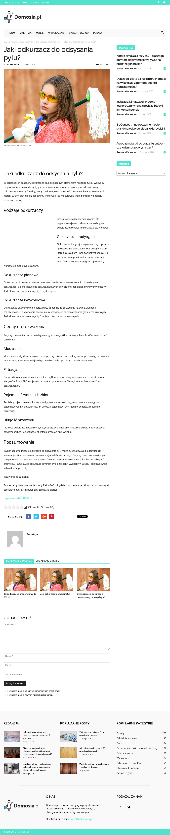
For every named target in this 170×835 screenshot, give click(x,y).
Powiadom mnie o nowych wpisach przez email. (30, 695)
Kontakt (45, 2)
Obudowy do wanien (128, 768)
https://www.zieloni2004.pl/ (18, 498)
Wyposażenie (56, 33)
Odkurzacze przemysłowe (48, 42)
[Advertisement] (106, 17)
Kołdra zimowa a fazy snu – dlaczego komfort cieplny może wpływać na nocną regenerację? (140, 59)
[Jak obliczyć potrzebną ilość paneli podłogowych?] (68, 752)
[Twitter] (163, 2)
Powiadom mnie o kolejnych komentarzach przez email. (34, 691)
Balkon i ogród (79, 33)
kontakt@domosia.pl (81, 819)
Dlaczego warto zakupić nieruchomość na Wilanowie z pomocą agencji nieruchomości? (141, 82)
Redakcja (14, 64)
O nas (25, 2)
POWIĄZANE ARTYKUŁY (19, 561)
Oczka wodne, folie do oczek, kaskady (137, 748)
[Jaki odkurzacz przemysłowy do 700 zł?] (20, 579)
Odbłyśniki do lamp (127, 738)
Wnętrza (25, 33)
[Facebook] (158, 2)
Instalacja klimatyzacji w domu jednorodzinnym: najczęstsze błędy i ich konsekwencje (140, 105)
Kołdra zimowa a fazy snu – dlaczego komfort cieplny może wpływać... (37, 735)
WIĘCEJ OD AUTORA (47, 561)
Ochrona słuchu (125, 753)
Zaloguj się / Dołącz (12, 2)
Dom (12, 33)
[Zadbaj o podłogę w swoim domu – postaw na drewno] (68, 768)
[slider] (14, 507)
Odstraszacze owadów (129, 763)
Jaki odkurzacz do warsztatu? (55, 594)
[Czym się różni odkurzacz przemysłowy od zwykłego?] (93, 579)
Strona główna (10, 42)
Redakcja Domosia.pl (127, 68)
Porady (97, 33)
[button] (162, 33)
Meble (39, 33)
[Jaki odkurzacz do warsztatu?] (56, 579)
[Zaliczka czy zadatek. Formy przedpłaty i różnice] (68, 736)
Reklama (35, 2)
